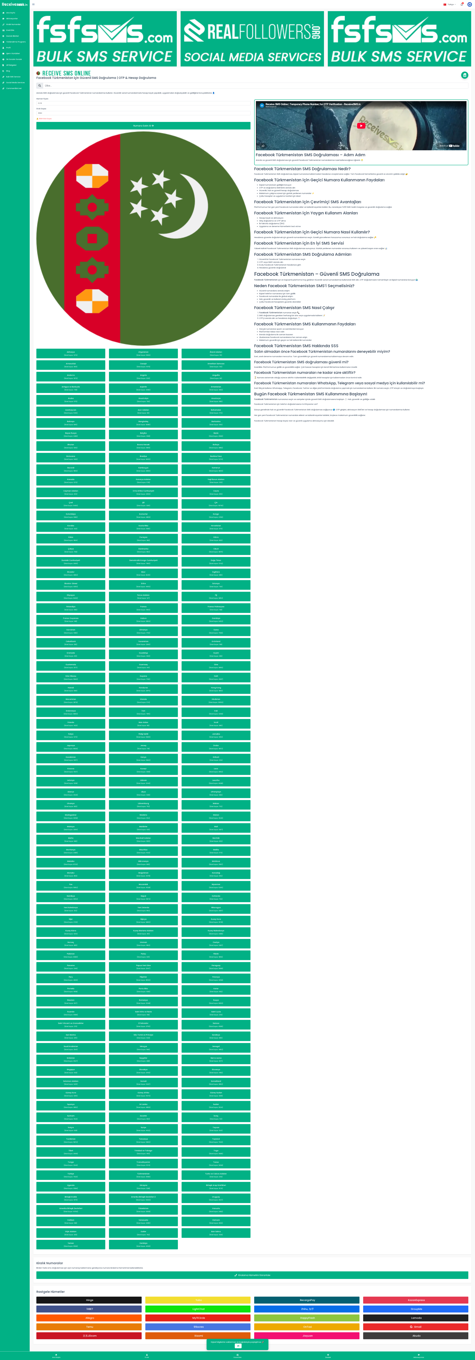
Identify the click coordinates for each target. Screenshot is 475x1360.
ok (238, 1346)
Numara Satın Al (142, 125)
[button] (450, 4)
